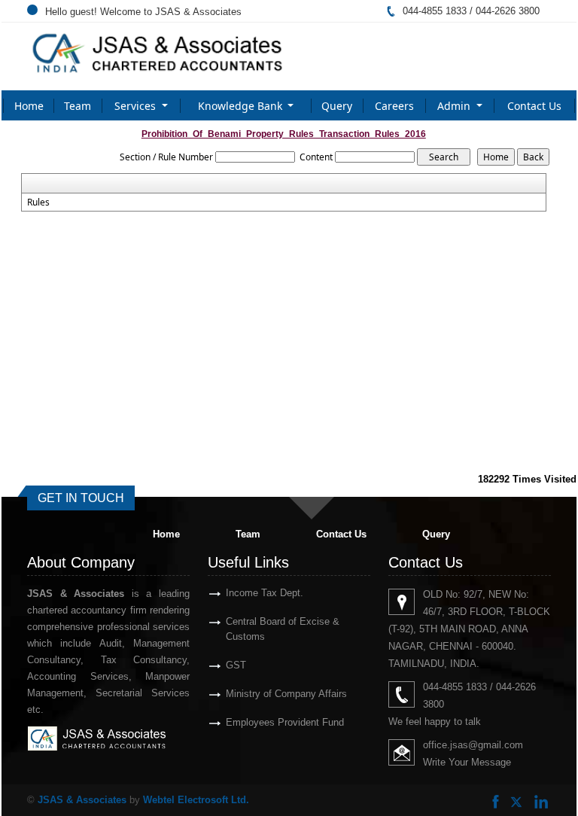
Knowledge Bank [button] (241, 106)
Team (77, 106)
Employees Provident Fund (285, 722)
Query (336, 106)
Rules (38, 202)
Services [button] (136, 106)
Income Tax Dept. (264, 592)
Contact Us (534, 106)
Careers (394, 106)
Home (29, 106)
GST (236, 665)
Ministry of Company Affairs (286, 693)
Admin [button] (455, 106)
